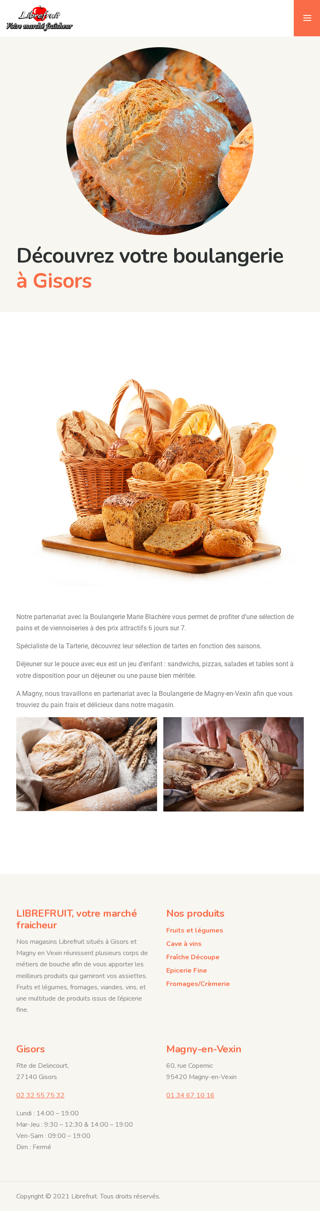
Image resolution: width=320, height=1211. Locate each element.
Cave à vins (184, 943)
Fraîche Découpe (193, 957)
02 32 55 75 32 (40, 1095)
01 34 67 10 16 (190, 1095)
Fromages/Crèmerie (198, 984)
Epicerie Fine (186, 970)
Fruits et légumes (194, 930)
